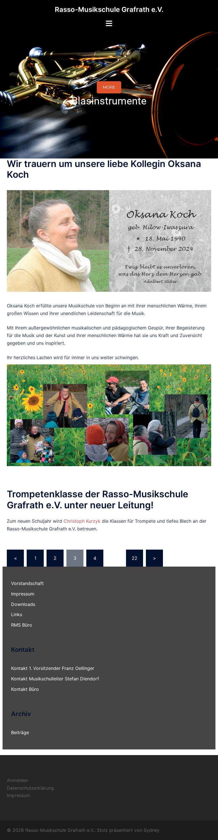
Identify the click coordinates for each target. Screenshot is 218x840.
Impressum (22, 594)
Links (16, 614)
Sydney (152, 830)
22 (134, 558)
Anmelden (17, 780)
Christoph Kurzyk (82, 521)
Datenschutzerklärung (30, 788)
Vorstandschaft (27, 583)
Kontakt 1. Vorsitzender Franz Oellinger (52, 668)
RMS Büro (21, 625)
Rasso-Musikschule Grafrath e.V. (109, 9)
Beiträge (20, 732)
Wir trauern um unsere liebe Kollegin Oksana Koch (104, 169)
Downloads (23, 604)
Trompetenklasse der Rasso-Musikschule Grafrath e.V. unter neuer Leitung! (97, 499)
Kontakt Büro (25, 689)
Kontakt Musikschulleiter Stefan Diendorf (55, 679)
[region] (109, 95)
